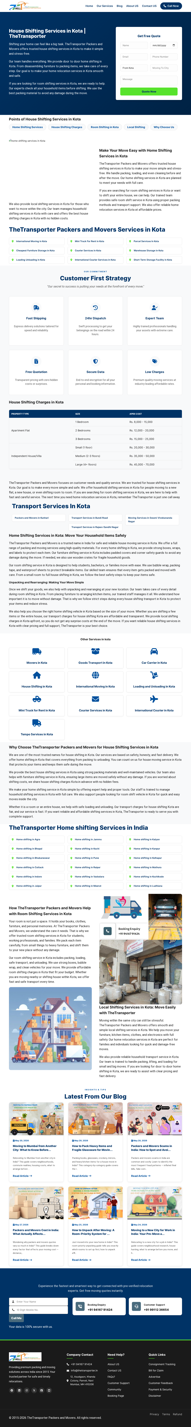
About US (132, 5)
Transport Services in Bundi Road (89, 517)
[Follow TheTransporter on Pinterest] (12, 1390)
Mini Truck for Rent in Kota (37, 710)
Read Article (21, 1175)
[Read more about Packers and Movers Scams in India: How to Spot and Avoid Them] (154, 1118)
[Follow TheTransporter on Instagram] (27, 1390)
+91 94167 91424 (100, 1309)
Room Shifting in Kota (105, 127)
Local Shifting (136, 127)
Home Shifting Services (27, 127)
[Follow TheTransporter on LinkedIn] (19, 1390)
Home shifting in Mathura (147, 867)
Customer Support (119, 1383)
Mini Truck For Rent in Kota (89, 241)
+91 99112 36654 (156, 1309)
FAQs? (111, 1376)
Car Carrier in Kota (154, 662)
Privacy (154, 1414)
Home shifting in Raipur (87, 867)
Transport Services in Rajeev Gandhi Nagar (94, 527)
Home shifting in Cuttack (30, 867)
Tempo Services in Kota (37, 734)
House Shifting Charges (66, 127)
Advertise (154, 1376)
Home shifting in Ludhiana (148, 885)
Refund (177, 1414)
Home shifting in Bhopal (29, 848)
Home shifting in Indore (29, 876)
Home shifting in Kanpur (147, 848)
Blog (120, 5)
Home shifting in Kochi (87, 848)
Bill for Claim (156, 1370)
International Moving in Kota (31, 241)
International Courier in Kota (154, 710)
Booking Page (116, 1395)
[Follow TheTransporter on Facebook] (41, 1390)
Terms (166, 1414)
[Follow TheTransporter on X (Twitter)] (34, 1390)
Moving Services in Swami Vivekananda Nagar (150, 519)
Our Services (105, 5)
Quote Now (149, 91)
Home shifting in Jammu (88, 839)
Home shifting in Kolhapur (148, 857)
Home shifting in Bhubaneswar (33, 857)
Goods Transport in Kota (95, 662)
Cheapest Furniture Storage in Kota (35, 250)
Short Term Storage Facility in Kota (153, 259)
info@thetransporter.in (84, 1370)
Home (89, 5)
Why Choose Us (164, 127)
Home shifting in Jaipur (29, 885)
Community (114, 1389)
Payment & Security (160, 1389)
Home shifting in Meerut (88, 885)
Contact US (149, 5)
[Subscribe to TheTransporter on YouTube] (49, 1390)
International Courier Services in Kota (95, 259)
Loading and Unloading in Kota (154, 686)
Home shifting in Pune (87, 857)
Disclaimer (155, 1395)
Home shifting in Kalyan (147, 839)
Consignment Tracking (162, 1364)
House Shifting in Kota (37, 686)
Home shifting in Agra (28, 839)
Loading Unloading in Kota (30, 259)
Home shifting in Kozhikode (149, 876)
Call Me (16, 1318)
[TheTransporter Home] (25, 5)
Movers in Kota (37, 662)
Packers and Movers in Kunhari (32, 517)
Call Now (173, 5)
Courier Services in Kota (88, 250)
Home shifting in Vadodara (89, 876)
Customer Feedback (161, 1383)
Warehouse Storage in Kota (148, 250)
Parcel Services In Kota (146, 241)
